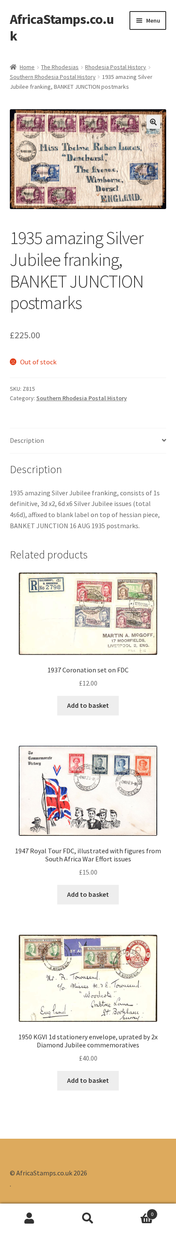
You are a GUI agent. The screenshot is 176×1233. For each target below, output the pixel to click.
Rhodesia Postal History (115, 67)
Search (88, 1218)
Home (27, 67)
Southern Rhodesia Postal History (53, 77)
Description (27, 440)
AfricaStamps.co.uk (62, 27)
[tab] (88, 441)
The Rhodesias (60, 67)
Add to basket (88, 705)
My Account (29, 1218)
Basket (135, 1211)
